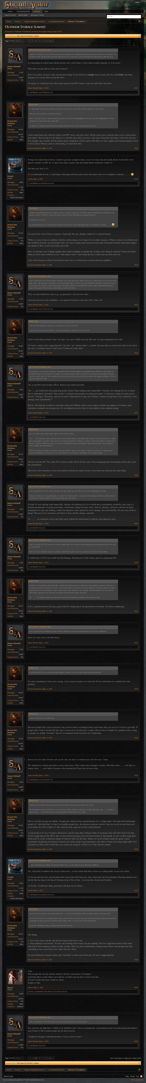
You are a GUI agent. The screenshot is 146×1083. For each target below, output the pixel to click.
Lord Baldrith (33, 92)
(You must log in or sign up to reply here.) (125, 1058)
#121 (136, 88)
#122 (136, 148)
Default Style (8, 1076)
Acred (31, 991)
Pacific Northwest (16, 197)
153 (22, 137)
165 (22, 80)
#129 (136, 524)
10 (46, 41)
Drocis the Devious (12, 122)
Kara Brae (47, 991)
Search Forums (10, 15)
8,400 (21, 994)
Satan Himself (13, 66)
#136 (136, 849)
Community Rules (23, 11)
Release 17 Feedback (23, 31)
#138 (136, 960)
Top (137, 1076)
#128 (136, 475)
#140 (136, 1041)
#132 (136, 643)
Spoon (10, 987)
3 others (58, 991)
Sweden (20, 1006)
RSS (141, 1076)
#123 (136, 179)
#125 (136, 305)
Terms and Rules (137, 1080)
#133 (136, 689)
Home (10, 11)
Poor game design (45, 31)
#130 (136, 563)
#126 (136, 353)
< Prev (17, 41)
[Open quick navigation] (139, 21)
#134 (136, 738)
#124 (136, 265)
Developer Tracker (37, 15)
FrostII (44, 92)
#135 (136, 775)
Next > (51, 41)
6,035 (21, 182)
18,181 (20, 129)
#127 (136, 413)
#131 (136, 611)
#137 (136, 890)
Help (46, 11)
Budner (45, 183)
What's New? (23, 15)
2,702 (21, 72)
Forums (37, 11)
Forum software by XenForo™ (23, 1080)
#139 (136, 987)
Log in (137, 2)
